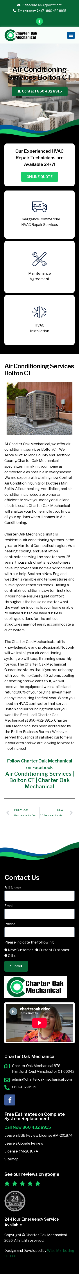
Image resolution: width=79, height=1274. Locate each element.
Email (8, 906)
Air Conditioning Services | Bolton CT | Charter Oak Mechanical (39, 780)
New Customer (20, 950)
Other (13, 956)
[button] (71, 35)
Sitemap (11, 1159)
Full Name (12, 888)
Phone (10, 924)
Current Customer (54, 950)
